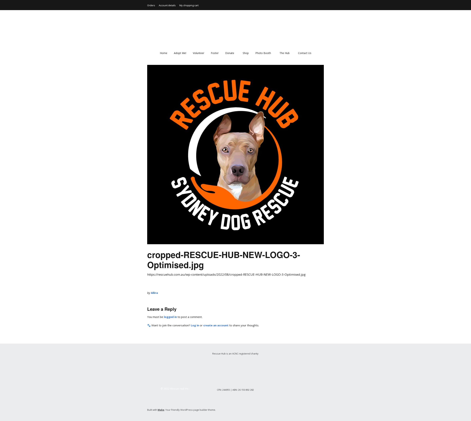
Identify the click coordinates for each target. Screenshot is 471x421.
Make (161, 409)
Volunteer (198, 53)
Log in (195, 325)
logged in (170, 317)
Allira (154, 293)
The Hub (284, 53)
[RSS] (322, 410)
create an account (216, 325)
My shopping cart (189, 5)
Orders (151, 5)
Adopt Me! (180, 53)
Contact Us (304, 53)
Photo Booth (263, 53)
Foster (215, 53)
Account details (167, 5)
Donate (229, 53)
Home (163, 53)
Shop (246, 53)
